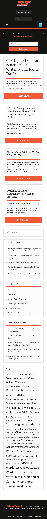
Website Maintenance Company (22, 446)
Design (10, 290)
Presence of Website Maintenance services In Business (20, 193)
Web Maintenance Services (24, 432)
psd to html (27, 420)
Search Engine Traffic (16, 429)
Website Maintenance (14, 308)
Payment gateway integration (20, 417)
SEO (29, 428)
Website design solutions (16, 437)
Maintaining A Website (19, 407)
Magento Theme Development (17, 299)
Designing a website (27, 390)
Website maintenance (24, 443)
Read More (23, 95)
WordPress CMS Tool (19, 463)
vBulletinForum (37, 429)
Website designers (27, 434)
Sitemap (29, 517)
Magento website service (21, 403)
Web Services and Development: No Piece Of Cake (24, 274)
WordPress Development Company (19, 313)
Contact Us (37, 517)
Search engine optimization (23, 424)
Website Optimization (21, 460)
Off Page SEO (19, 412)
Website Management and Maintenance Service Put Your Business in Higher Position (21, 113)
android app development (12, 375)
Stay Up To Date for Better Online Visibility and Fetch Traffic (22, 67)
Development (12, 294)
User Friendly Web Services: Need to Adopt (22, 262)
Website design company (16, 434)
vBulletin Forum (10, 432)
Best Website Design (22, 378)
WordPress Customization (22, 467)
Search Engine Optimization (17, 304)
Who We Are (10, 517)
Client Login (22, 12)
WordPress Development (21, 472)
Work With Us (20, 517)
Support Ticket (22, 19)
